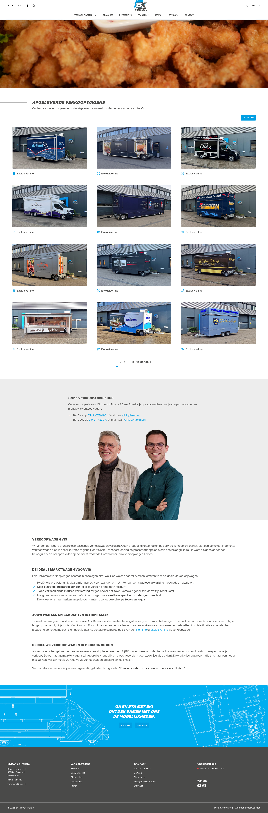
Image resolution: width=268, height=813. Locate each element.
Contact (189, 15)
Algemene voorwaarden (248, 807)
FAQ (20, 5)
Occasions (76, 781)
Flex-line (141, 629)
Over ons (174, 15)
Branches (108, 15)
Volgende (142, 362)
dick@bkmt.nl (131, 415)
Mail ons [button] (142, 725)
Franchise (143, 15)
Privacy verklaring (223, 807)
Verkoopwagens (83, 15)
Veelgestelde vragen (145, 781)
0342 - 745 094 (97, 415)
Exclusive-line (159, 629)
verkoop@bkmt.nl (134, 419)
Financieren (140, 777)
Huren (74, 785)
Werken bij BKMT (143, 768)
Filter (250, 117)
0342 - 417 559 (14, 779)
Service (159, 15)
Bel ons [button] (125, 725)
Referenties (125, 15)
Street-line (76, 777)
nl (9, 5)
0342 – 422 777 (98, 419)
